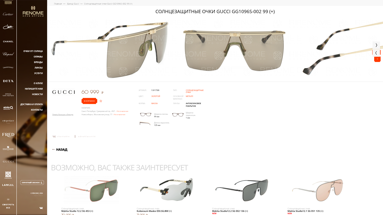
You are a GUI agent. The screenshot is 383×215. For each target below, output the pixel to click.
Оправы (38, 56)
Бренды (38, 62)
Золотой (155, 96)
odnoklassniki (87, 136)
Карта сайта (38, 195)
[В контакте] (41, 208)
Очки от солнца (33, 51)
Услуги (38, 73)
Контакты (37, 109)
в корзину (89, 101)
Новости (37, 94)
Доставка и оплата (31, 104)
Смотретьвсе (8, 206)
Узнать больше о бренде (62, 114)
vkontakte (63, 136)
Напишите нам (34, 88)
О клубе (38, 83)
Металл (189, 96)
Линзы (39, 67)
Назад (61, 149)
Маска (154, 103)
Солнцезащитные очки (195, 91)
